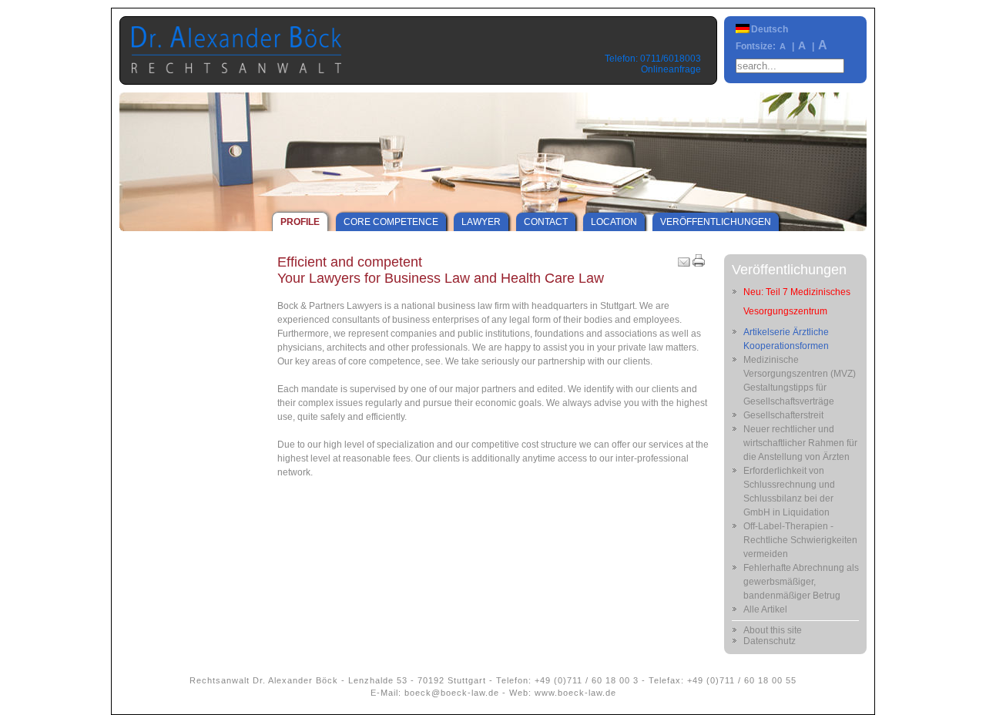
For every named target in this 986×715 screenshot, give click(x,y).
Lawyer (481, 222)
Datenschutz (769, 641)
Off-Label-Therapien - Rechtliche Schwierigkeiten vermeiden (800, 540)
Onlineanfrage (671, 69)
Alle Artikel (765, 609)
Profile (300, 222)
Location (614, 222)
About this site (772, 630)
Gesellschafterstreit (783, 415)
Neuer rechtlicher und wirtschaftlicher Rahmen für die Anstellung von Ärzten (800, 443)
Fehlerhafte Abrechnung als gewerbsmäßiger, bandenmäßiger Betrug (801, 581)
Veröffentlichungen (715, 222)
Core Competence (391, 222)
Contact (546, 222)
